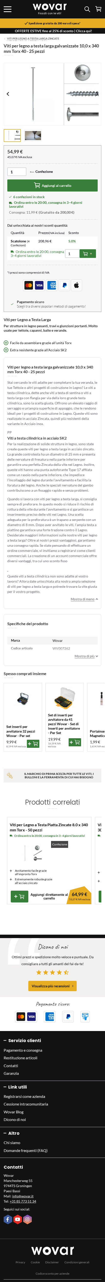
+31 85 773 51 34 (23, 1201)
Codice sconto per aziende (52, 1273)
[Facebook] (8, 1220)
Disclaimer (52, 1262)
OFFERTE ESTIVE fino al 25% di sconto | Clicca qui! (53, 31)
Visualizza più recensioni (51, 986)
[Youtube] (18, 1220)
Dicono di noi (15, 1119)
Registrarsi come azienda (24, 1096)
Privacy (20, 1262)
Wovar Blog (13, 1111)
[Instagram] (28, 1220)
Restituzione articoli (20, 1057)
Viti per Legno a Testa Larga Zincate (33, 38)
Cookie (35, 1262)
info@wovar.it (22, 1196)
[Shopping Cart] (98, 9)
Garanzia (11, 1073)
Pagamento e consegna (23, 1050)
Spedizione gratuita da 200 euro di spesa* (54, 23)
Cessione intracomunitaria (26, 1104)
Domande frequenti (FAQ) (26, 1150)
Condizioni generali (76, 1262)
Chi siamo (12, 1142)
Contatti (11, 1065)
